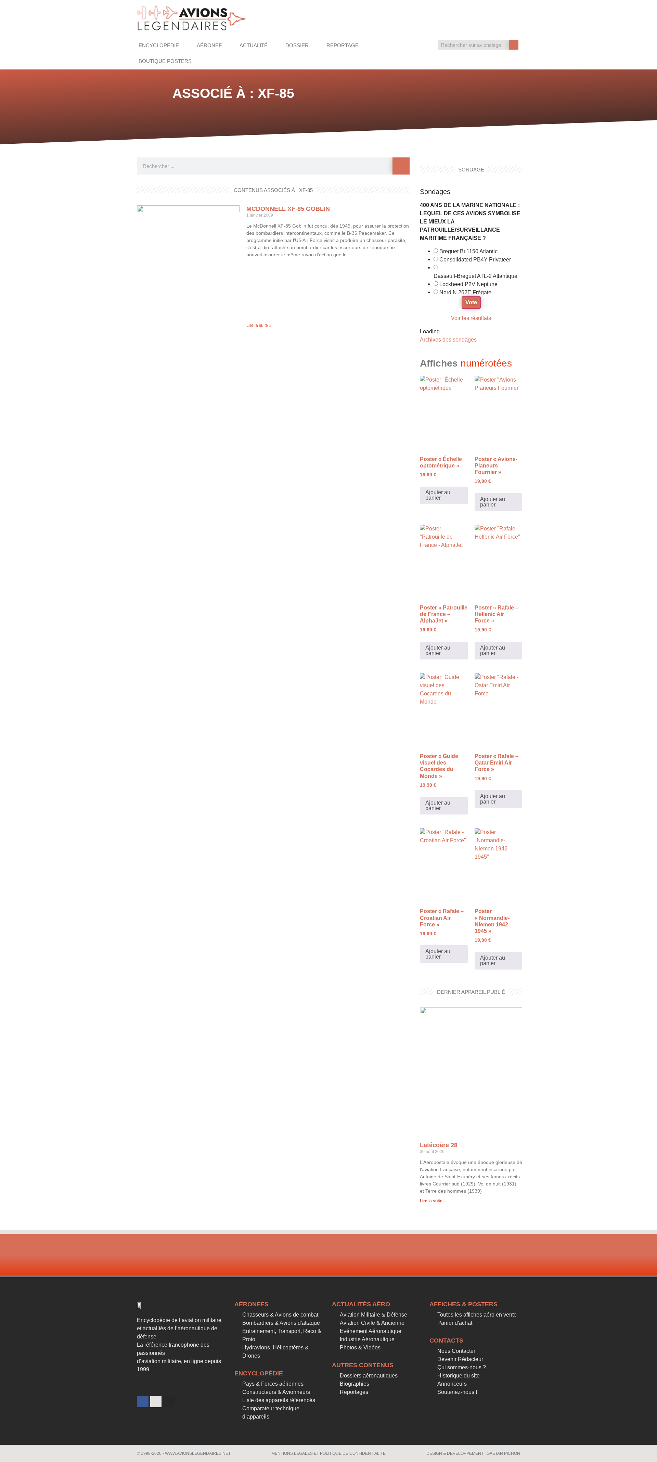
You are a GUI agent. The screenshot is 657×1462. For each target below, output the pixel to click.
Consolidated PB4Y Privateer (475, 259)
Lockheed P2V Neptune (468, 284)
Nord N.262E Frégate (465, 292)
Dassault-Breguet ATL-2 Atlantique (475, 276)
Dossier (297, 45)
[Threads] (156, 1402)
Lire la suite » (258, 325)
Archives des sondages (448, 340)
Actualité (254, 45)
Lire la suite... (433, 1200)
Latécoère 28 (439, 1145)
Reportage (342, 45)
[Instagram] (169, 1402)
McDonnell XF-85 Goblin (288, 208)
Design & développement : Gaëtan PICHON (473, 1453)
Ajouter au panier (437, 495)
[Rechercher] (513, 45)
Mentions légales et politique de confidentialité (328, 1453)
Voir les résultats (471, 318)
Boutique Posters (165, 61)
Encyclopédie (159, 45)
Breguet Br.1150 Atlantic (468, 251)
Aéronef (209, 45)
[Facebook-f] (143, 1402)
